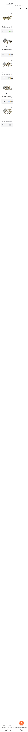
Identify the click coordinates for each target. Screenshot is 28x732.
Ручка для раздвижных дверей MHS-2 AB (7, 26)
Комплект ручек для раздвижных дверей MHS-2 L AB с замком (7, 119)
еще (12, 31)
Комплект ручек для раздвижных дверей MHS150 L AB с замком (7, 96)
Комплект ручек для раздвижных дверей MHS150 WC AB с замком (7, 72)
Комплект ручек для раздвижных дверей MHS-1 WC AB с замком (7, 49)
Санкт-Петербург (19, 5)
